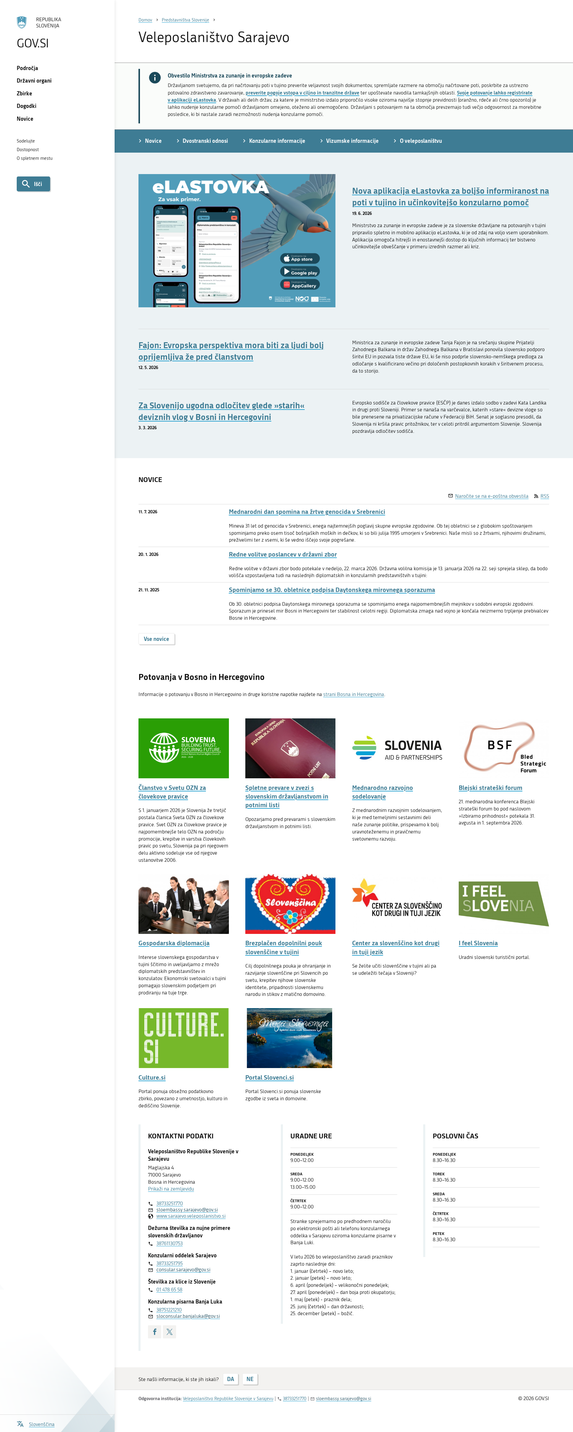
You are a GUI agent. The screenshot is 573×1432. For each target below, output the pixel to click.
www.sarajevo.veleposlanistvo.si (191, 1216)
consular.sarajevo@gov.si (183, 1270)
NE (250, 1379)
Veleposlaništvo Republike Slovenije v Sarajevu (228, 1398)
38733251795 (169, 1263)
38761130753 (169, 1243)
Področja (27, 68)
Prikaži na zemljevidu (171, 1189)
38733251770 (169, 1203)
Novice (25, 119)
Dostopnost (28, 149)
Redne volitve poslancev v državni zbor (283, 554)
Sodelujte (26, 141)
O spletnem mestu (35, 158)
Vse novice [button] (156, 639)
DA (230, 1379)
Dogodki (26, 106)
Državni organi (34, 80)
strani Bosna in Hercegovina (353, 694)
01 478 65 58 (169, 1289)
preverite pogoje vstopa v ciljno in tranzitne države (302, 92)
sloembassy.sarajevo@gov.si (187, 1210)
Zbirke (24, 93)
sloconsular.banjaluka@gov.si (188, 1316)
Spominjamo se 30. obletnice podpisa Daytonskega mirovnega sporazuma (332, 589)
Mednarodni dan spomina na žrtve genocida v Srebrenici (307, 511)
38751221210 (169, 1310)
